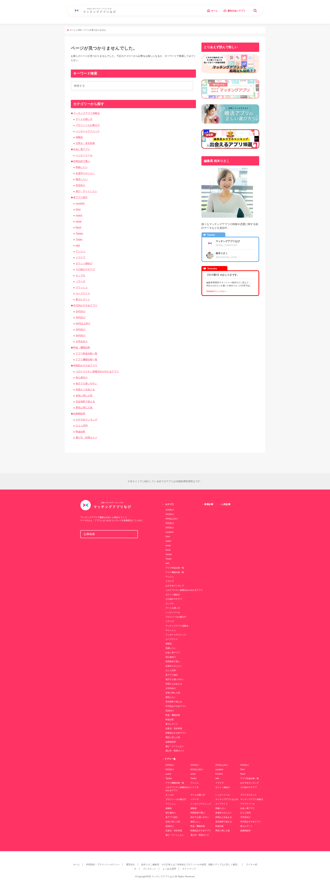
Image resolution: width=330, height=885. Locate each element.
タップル (80, 275)
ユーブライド (83, 293)
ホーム (214, 10)
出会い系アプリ (81, 149)
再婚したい (82, 167)
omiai (78, 221)
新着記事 (208, 504)
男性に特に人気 (84, 407)
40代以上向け (83, 323)
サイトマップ (189, 868)
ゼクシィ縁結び (84, 263)
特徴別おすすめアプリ (85, 365)
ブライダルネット (248, 795)
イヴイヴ (80, 257)
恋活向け (80, 185)
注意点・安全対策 (85, 143)
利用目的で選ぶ (81, 161)
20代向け (81, 311)
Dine (78, 209)
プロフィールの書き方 (88, 125)
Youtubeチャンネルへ (216, 291)
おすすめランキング (86, 419)
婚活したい (82, 179)
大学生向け (82, 341)
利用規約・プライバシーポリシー (103, 864)
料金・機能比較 (81, 347)
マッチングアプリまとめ (226, 799)
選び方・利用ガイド (86, 437)
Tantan (79, 233)
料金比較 (80, 431)
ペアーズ (80, 281)
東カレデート (83, 299)
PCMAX (219, 774)
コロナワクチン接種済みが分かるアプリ (97, 371)
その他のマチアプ (85, 269)
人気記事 (226, 504)
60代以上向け (196, 769)
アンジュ (80, 251)
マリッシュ (82, 287)
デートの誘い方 (84, 119)
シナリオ (194, 787)
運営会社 (130, 864)
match (79, 215)
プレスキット (149, 868)
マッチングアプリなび (163, 876)
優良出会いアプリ (236, 10)
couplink (80, 203)
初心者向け (82, 377)
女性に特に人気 (84, 395)
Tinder (79, 239)
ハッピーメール (84, 155)
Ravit (78, 227)
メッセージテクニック (88, 131)
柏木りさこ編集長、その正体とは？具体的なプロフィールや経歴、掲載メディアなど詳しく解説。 (190, 864)
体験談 (79, 137)
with (78, 245)
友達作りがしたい (85, 173)
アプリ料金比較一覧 (86, 353)
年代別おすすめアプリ (85, 305)
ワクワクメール (247, 804)
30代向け (81, 317)
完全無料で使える (85, 401)
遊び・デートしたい (86, 191)
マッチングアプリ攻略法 (86, 113)
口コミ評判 (82, 425)
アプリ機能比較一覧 (86, 359)
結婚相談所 (79, 413)
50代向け (81, 335)
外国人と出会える (85, 389)
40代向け (81, 329)
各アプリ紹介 (80, 197)
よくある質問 (169, 868)
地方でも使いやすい (86, 383)
